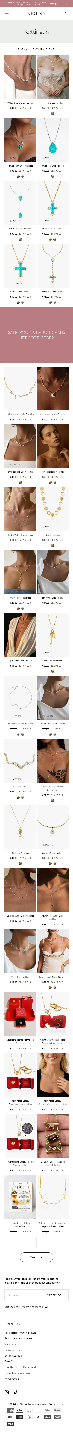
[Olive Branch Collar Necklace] (53, 698)
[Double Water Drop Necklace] (20, 509)
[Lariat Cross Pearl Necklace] (53, 266)
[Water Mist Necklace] (20, 951)
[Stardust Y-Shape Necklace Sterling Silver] (53, 761)
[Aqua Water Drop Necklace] (20, 635)
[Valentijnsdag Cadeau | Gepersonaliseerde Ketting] (20, 1075)
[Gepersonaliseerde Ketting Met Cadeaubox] (20, 1014)
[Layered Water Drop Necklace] (20, 890)
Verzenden (55, 1295)
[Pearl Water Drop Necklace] (53, 572)
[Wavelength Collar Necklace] (20, 698)
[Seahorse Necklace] (20, 827)
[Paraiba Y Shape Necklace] (20, 203)
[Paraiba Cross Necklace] (20, 266)
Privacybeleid (11, 1378)
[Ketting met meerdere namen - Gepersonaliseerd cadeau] (53, 1197)
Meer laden (36, 1257)
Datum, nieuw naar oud (36, 49)
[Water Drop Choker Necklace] (20, 77)
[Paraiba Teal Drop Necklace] (53, 140)
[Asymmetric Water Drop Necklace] (53, 890)
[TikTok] (16, 1392)
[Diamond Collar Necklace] (53, 827)
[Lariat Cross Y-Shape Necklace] (53, 951)
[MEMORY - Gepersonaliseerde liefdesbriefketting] (53, 1136)
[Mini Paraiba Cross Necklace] (53, 203)
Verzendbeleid (12, 1344)
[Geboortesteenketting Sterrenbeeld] (20, 1197)
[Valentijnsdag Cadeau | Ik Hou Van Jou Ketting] (20, 1136)
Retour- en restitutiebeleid (19, 1338)
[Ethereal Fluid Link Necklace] (20, 446)
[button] (6, 13)
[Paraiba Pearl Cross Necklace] (20, 140)
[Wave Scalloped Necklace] (53, 446)
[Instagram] (7, 1392)
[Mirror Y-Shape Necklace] (53, 77)
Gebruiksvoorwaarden (17, 1372)
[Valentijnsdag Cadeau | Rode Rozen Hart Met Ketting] (53, 1014)
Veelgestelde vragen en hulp (20, 1332)
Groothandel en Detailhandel (21, 1367)
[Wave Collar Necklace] (20, 761)
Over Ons (10, 1361)
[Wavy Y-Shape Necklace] (20, 572)
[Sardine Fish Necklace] (53, 635)
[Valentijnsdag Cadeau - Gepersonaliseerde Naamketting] (53, 1075)
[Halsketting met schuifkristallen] (20, 388)
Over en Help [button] (12, 1323)
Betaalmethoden (13, 1355)
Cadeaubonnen (13, 1349)
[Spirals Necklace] (53, 509)
